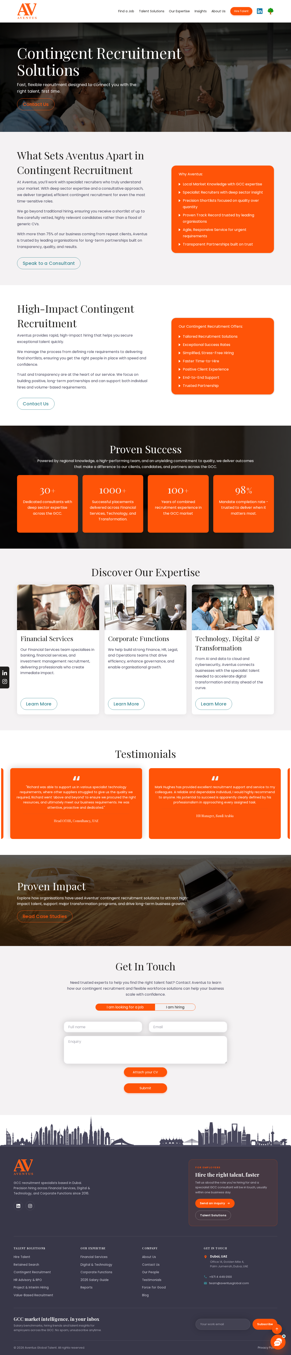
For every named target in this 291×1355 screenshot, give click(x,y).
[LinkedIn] (18, 1205)
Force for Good (154, 1287)
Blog (145, 1295)
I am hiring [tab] (175, 1007)
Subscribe (265, 1324)
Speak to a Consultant (49, 263)
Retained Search (26, 1265)
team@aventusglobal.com (229, 1283)
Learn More (39, 704)
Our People (150, 1272)
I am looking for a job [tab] (125, 1007)
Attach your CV (145, 1072)
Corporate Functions (96, 1272)
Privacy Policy (267, 1348)
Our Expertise (179, 11)
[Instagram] (30, 1205)
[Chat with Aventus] (278, 1342)
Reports (86, 1287)
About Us (218, 11)
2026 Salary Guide (94, 1280)
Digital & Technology (96, 1265)
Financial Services (94, 1257)
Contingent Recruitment (32, 1272)
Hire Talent (241, 11)
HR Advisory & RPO (28, 1280)
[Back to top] (277, 1329)
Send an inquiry (212, 1203)
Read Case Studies (45, 916)
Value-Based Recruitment (33, 1295)
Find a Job (126, 11)
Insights (201, 11)
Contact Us (36, 104)
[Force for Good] (270, 11)
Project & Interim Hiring (31, 1287)
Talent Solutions (151, 11)
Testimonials (151, 1280)
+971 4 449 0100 (220, 1277)
